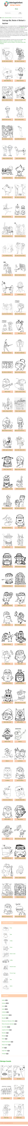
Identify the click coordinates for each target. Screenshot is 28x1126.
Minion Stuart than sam (20, 411)
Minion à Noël (7, 741)
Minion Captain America (20, 877)
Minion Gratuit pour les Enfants (21, 624)
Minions (22, 27)
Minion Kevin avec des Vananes (21, 586)
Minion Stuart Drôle (7, 469)
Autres (3, 1009)
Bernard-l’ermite (13, 966)
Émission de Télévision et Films (8, 1021)
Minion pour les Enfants (7, 488)
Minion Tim (20, 333)
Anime (3, 1006)
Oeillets (11, 940)
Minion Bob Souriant (7, 683)
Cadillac (11, 960)
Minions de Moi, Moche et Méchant (9, 333)
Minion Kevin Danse (7, 586)
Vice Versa (11, 40)
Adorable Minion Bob (20, 799)
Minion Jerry (20, 605)
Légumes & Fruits (5, 1029)
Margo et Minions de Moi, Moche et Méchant (11, 508)
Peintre (11, 947)
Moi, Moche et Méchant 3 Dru (21, 352)
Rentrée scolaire (12, 953)
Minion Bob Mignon (20, 683)
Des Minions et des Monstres (7, 1078)
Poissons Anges (13, 973)
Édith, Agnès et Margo (7, 449)
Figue (11, 934)
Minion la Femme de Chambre (8, 916)
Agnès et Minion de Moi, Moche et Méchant (11, 100)
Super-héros (4, 1050)
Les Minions (20, 760)
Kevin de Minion (20, 780)
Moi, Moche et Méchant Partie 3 (8, 372)
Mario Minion (20, 819)
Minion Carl (7, 663)
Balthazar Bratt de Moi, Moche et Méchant (10, 216)
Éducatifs (4, 1018)
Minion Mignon (7, 819)
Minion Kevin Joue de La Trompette (9, 858)
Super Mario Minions (7, 177)
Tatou (11, 979)
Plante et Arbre (5, 1044)
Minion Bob (20, 663)
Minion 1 (7, 760)
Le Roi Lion (9, 42)
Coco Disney (18, 42)
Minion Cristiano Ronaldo (20, 858)
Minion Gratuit (7, 624)
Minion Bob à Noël (7, 722)
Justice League (6, 1098)
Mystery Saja (19, 1117)
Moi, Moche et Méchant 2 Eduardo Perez (10, 197)
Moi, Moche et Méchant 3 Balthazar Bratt (10, 352)
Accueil (2, 17)
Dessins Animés (8, 17)
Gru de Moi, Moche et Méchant (21, 449)
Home (16, 8)
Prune (11, 927)
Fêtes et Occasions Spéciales (8, 1024)
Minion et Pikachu (7, 644)
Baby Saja (6, 1117)
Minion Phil (20, 527)
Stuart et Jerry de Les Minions (21, 216)
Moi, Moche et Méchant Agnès (8, 527)
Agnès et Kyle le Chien (20, 391)
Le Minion (7, 780)
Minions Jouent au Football (20, 275)
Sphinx (11, 986)
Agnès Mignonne (7, 80)
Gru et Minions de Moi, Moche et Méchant (10, 275)
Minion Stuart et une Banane (8, 430)
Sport (3, 1047)
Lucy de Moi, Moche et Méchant (21, 138)
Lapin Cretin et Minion (20, 158)
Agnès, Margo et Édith (7, 411)
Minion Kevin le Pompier (20, 566)
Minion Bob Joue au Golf (20, 702)
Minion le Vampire (20, 897)
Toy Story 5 (19, 1078)
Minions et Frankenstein (20, 100)
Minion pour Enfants (20, 488)
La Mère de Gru (20, 294)
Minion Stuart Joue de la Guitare (8, 877)
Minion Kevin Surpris (7, 566)
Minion (13, 42)
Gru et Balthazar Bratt (7, 255)
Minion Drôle (20, 644)
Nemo (22, 42)
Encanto (5, 42)
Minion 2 (20, 741)
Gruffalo (19, 1098)
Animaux (4, 1003)
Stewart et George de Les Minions (9, 236)
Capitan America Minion (7, 897)
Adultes (3, 1000)
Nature (3, 1038)
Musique (4, 1035)
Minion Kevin (7, 547)
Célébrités (4, 1012)
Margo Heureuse (20, 80)
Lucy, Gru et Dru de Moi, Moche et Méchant (10, 313)
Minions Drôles (7, 294)
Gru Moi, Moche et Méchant (7, 61)
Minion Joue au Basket (7, 605)
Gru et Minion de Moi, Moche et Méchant (10, 138)
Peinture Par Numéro (6, 1041)
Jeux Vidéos (4, 1026)
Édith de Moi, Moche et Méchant (21, 430)
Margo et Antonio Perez (7, 158)
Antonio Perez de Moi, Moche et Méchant (10, 119)
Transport (4, 1053)
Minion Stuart (7, 391)
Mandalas (4, 1032)
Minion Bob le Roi (7, 702)
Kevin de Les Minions (7, 799)
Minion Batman (20, 722)
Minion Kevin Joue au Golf (20, 838)
